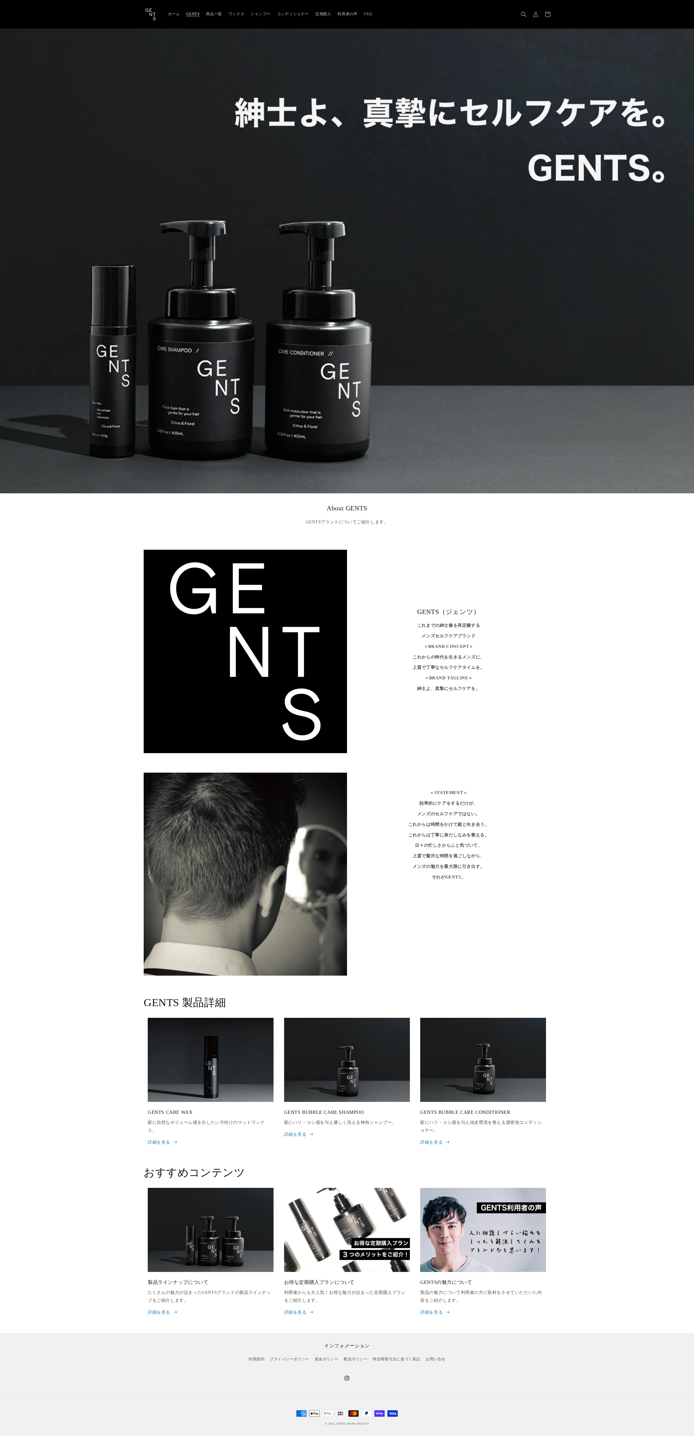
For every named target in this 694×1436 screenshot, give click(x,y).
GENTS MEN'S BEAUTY (352, 1423)
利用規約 (256, 1359)
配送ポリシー (356, 1359)
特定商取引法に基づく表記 (396, 1359)
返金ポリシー (327, 1359)
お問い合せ (435, 1359)
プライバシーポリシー (289, 1359)
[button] (524, 14)
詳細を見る (159, 1142)
